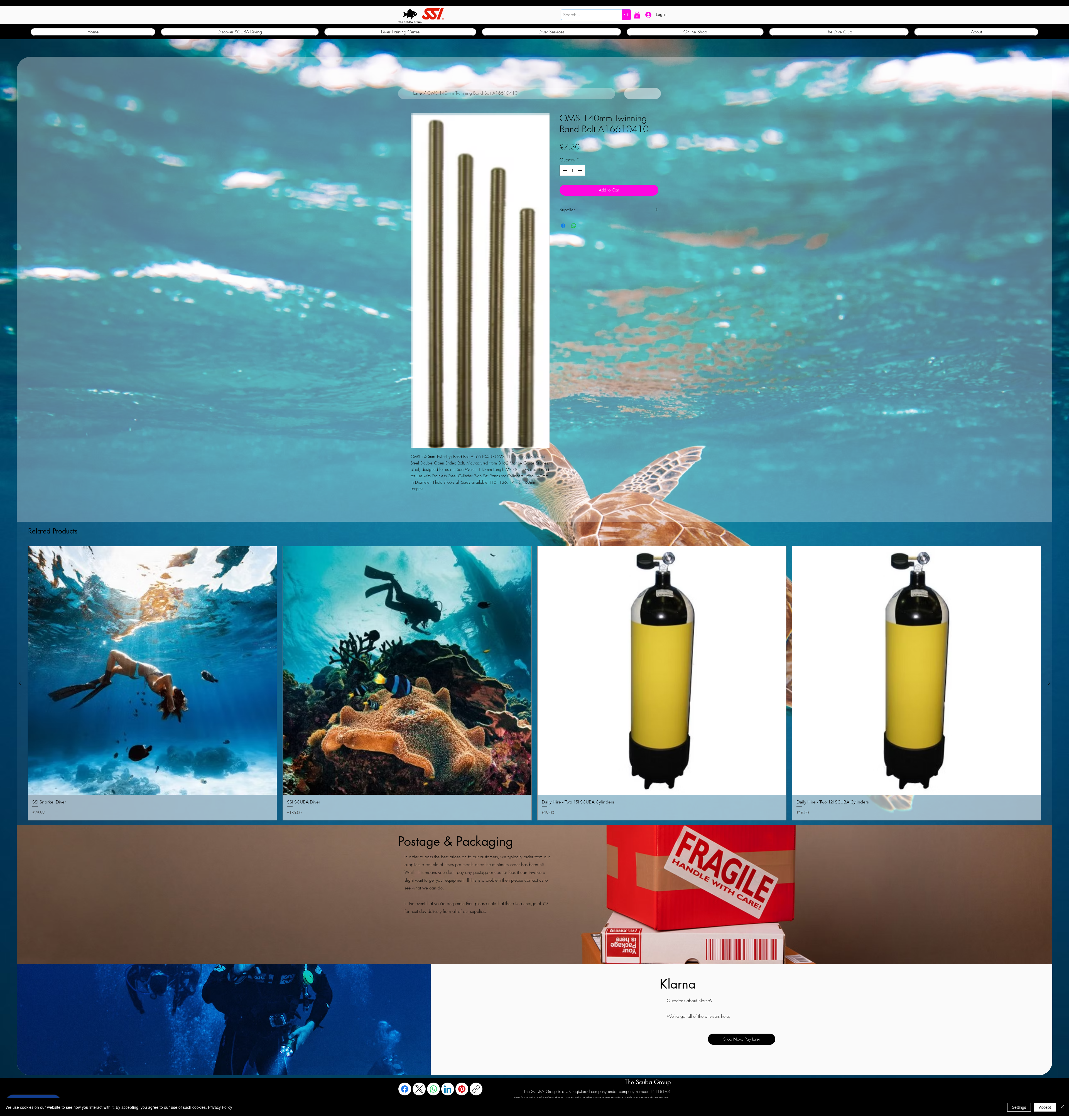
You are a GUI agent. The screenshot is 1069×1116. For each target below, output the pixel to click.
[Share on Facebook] (563, 225)
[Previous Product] (20, 683)
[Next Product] (1049, 683)
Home (416, 93)
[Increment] (580, 170)
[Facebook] (404, 1089)
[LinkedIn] (447, 1089)
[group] (534, 683)
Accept (1045, 1107)
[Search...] (626, 14)
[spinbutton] (572, 170)
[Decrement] (564, 170)
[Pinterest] (461, 1089)
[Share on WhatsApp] (573, 225)
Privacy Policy (220, 1107)
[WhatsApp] (433, 1089)
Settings (1019, 1107)
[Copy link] (476, 1089)
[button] (637, 14)
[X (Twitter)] (419, 1089)
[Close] (1062, 1107)
